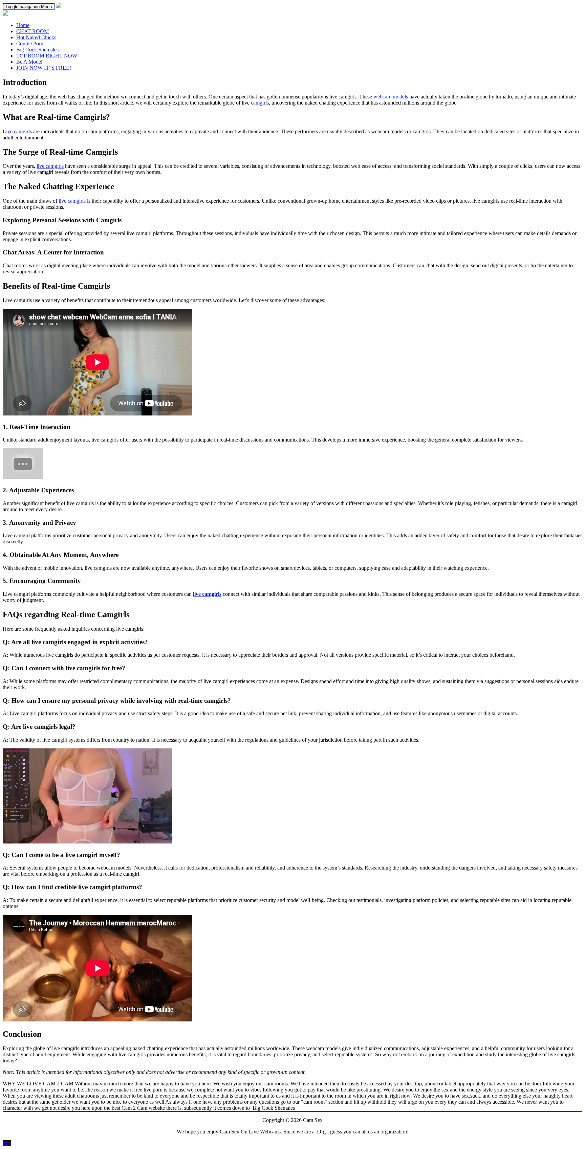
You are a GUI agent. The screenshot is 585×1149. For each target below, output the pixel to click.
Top (7, 1143)
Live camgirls (17, 131)
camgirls (260, 103)
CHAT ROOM (32, 31)
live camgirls (50, 166)
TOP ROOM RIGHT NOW (46, 56)
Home (22, 25)
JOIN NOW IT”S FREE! (43, 68)
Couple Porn (29, 43)
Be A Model (29, 62)
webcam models (390, 96)
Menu (28, 6)
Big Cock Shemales (37, 49)
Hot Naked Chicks (36, 37)
